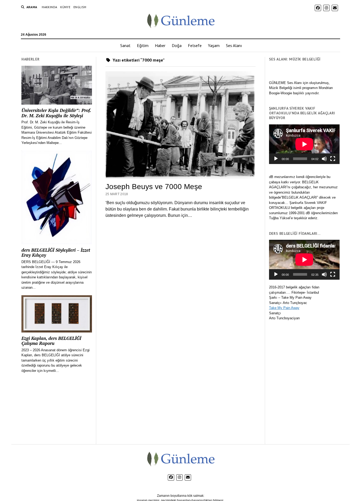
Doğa (177, 45)
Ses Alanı (234, 45)
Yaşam (214, 45)
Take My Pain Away (284, 308)
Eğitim (143, 45)
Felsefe (195, 45)
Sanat (125, 45)
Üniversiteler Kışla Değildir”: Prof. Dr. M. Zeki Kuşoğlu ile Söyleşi (56, 113)
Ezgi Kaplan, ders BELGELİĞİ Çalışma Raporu (51, 341)
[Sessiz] (324, 158)
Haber (160, 45)
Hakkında (49, 7)
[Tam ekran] (332, 158)
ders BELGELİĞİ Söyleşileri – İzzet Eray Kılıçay (55, 252)
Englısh (79, 7)
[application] (304, 144)
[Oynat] (276, 158)
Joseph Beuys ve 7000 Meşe (153, 186)
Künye (65, 7)
